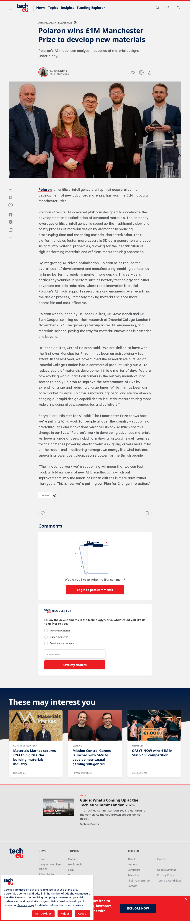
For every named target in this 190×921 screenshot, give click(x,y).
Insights (67, 7)
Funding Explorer (91, 7)
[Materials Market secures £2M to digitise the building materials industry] (36, 725)
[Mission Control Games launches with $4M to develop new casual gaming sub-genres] (95, 725)
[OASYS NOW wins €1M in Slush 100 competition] (154, 725)
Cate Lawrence (139, 772)
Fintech (72, 859)
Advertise (133, 875)
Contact (132, 886)
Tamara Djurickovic (82, 772)
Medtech (137, 745)
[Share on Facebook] (10, 215)
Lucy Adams (19, 772)
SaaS (71, 870)
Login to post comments (95, 590)
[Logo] (24, 7)
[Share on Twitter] (10, 222)
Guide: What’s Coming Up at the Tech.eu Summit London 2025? (109, 802)
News (40, 7)
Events (161, 859)
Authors (132, 864)
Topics (53, 7)
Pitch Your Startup (138, 880)
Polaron (45, 189)
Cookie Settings (166, 870)
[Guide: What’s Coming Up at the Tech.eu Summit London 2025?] (58, 807)
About (131, 859)
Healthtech (75, 864)
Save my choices (75, 665)
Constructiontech (25, 745)
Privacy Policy (166, 875)
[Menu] (10, 9)
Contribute (133, 870)
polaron (45, 495)
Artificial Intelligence (55, 22)
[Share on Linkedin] (10, 230)
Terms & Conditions (169, 880)
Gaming (77, 745)
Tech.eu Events (89, 824)
